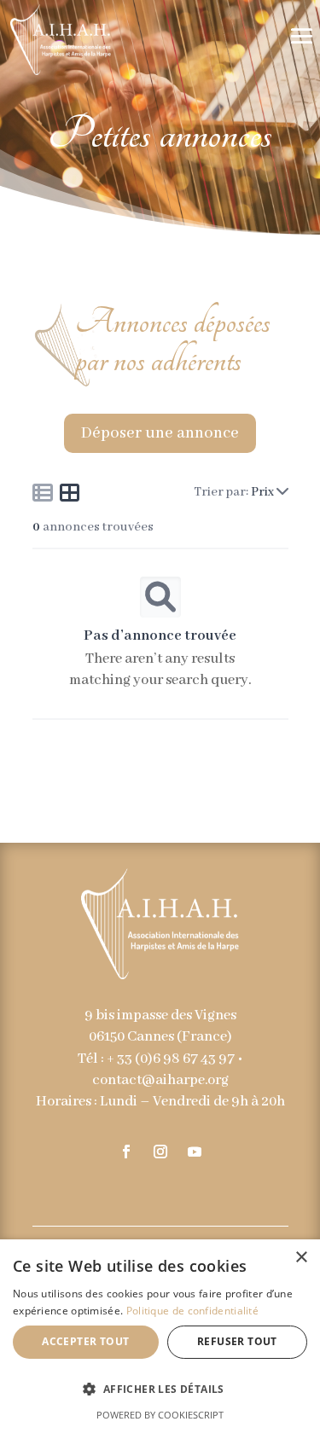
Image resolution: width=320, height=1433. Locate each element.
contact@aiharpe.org (160, 1080)
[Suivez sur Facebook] (126, 1151)
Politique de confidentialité (192, 1310)
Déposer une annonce (160, 433)
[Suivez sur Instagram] (160, 1151)
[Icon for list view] (42, 492)
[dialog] (160, 1336)
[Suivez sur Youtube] (194, 1151)
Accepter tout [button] (85, 1341)
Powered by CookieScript (160, 1414)
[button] (160, 1389)
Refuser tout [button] (237, 1341)
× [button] (300, 1257)
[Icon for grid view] (70, 496)
